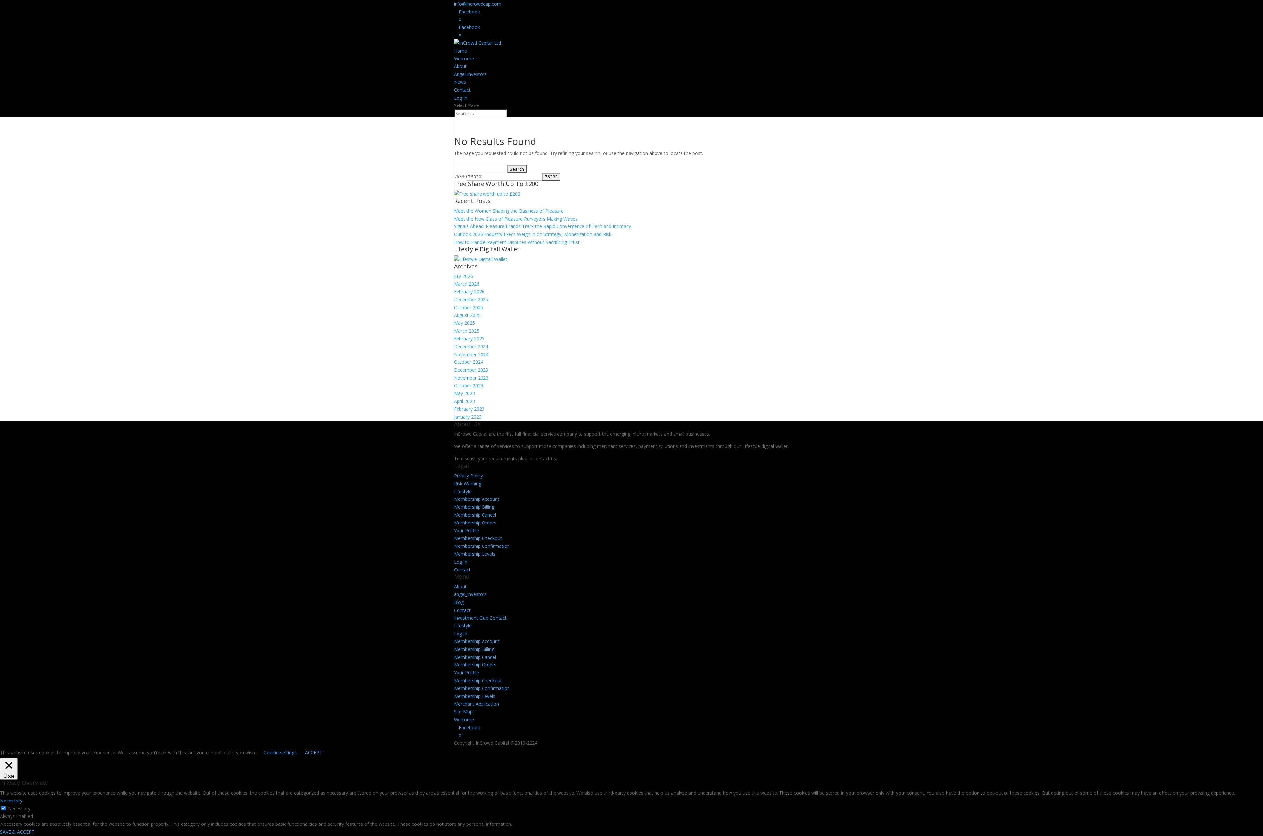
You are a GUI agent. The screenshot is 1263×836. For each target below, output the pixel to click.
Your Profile (466, 530)
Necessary (19, 808)
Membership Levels (474, 554)
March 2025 (466, 331)
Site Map (463, 711)
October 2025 (468, 307)
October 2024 (468, 362)
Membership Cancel (475, 515)
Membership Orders (475, 523)
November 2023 (471, 378)
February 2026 (469, 292)
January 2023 (468, 417)
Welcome (464, 59)
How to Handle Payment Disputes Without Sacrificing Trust (517, 242)
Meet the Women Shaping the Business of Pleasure (509, 211)
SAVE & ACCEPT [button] (17, 832)
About (460, 66)
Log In (460, 98)
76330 (460, 177)
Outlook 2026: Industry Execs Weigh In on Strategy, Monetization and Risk (532, 234)
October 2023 (468, 386)
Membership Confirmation (482, 546)
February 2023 (469, 409)
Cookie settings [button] (280, 752)
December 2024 (471, 346)
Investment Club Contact (480, 618)
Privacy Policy (468, 476)
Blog (459, 602)
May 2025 (464, 323)
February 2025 (469, 339)
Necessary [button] (11, 801)
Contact (462, 90)
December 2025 (471, 299)
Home (460, 51)
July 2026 (463, 276)
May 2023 (464, 393)
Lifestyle (463, 491)
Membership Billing (474, 507)
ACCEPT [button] (313, 752)
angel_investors (470, 594)
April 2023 (464, 401)
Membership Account (476, 499)
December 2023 (471, 370)
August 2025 (467, 315)
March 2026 (466, 284)
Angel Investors (470, 74)
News (460, 82)
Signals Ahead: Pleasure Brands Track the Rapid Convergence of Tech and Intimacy (542, 226)
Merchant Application (476, 704)
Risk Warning (467, 483)
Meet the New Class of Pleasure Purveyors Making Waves (516, 219)
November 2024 (471, 354)
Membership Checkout (478, 538)
